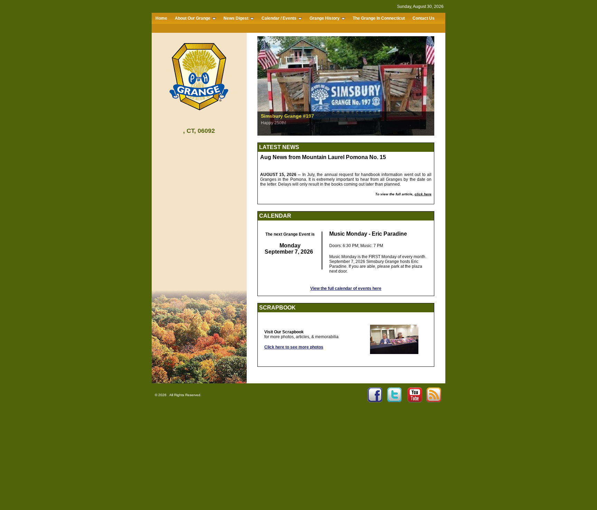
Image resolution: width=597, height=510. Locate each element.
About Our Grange (192, 18)
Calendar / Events (279, 18)
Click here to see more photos (293, 347)
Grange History (325, 18)
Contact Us (424, 18)
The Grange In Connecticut (379, 18)
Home (161, 18)
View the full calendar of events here (345, 288)
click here (423, 194)
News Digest (236, 18)
